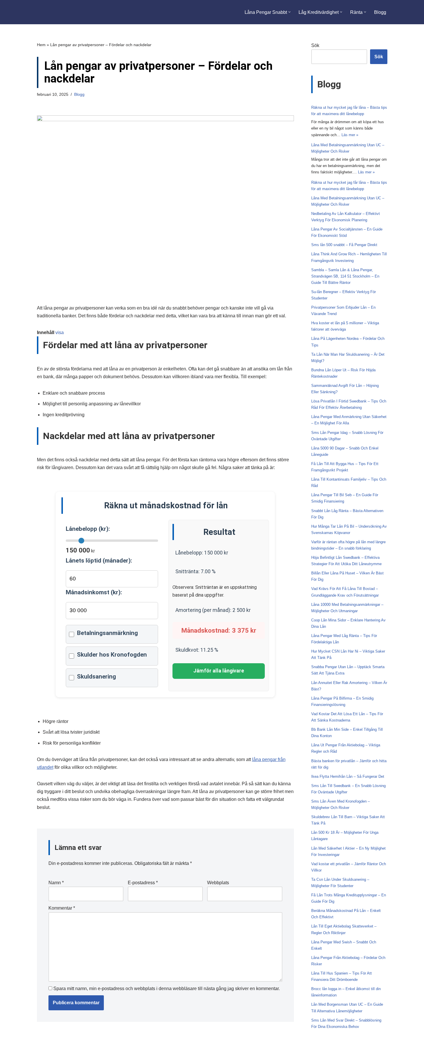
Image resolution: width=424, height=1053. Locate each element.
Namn (56, 882)
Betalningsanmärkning (107, 632)
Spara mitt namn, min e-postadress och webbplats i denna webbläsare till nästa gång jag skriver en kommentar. (166, 988)
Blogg (380, 12)
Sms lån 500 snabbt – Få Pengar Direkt (344, 245)
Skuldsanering (96, 676)
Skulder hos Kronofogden (112, 654)
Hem (41, 44)
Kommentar (61, 908)
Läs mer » (350, 135)
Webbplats (218, 882)
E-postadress (143, 882)
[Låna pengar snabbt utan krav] (64, 12)
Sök (315, 45)
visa (59, 332)
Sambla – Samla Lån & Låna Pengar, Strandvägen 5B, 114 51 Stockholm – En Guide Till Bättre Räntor (345, 276)
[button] (289, 12)
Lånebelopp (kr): (88, 528)
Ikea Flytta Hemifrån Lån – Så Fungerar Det (347, 776)
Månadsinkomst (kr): (94, 592)
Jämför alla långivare (218, 671)
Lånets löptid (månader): (99, 560)
